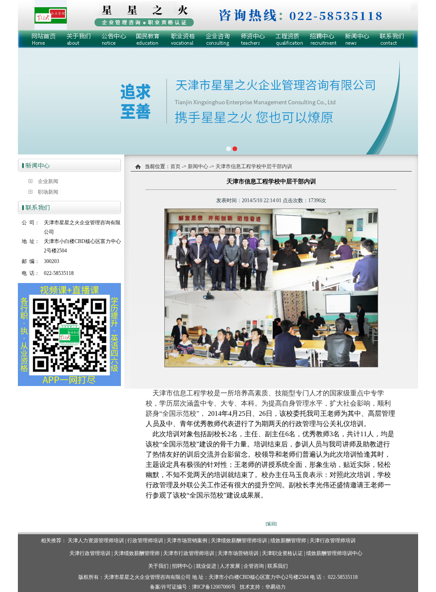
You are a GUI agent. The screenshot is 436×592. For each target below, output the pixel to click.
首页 (175, 166)
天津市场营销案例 (186, 540)
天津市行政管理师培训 (188, 553)
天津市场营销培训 (238, 553)
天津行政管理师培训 (333, 540)
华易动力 (275, 587)
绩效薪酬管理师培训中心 (334, 553)
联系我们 (277, 566)
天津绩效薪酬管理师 (137, 553)
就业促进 (206, 566)
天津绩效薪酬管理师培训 (239, 540)
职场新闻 (48, 192)
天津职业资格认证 (283, 553)
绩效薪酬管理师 (288, 540)
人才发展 (230, 566)
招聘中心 (182, 566)
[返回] (271, 523)
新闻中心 (197, 166)
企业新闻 (48, 181)
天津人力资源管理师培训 (96, 540)
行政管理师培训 (145, 540)
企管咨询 (254, 566)
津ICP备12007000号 (214, 587)
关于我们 (158, 566)
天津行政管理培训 (89, 553)
